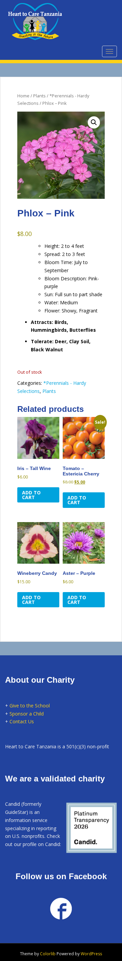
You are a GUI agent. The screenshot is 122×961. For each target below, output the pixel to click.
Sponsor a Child (26, 713)
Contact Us (21, 721)
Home (23, 96)
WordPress (91, 954)
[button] (94, 122)
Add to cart (31, 494)
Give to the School (29, 705)
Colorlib (48, 954)
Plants (39, 96)
